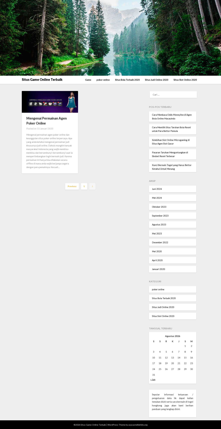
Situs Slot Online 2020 (185, 79)
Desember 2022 (160, 242)
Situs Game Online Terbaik (42, 79)
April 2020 (157, 260)
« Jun (152, 379)
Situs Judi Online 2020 (156, 79)
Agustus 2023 (159, 224)
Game (88, 79)
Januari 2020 (158, 269)
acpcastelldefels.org (138, 424)
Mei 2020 (157, 251)
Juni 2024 (157, 189)
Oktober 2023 (159, 206)
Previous (72, 186)
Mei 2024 (157, 197)
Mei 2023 (157, 233)
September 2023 (160, 215)
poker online (103, 79)
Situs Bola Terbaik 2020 (127, 79)
